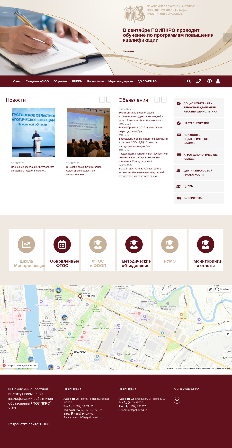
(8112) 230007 (135, 402)
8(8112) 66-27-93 (83, 406)
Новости (16, 100)
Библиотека (193, 198)
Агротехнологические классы (201, 157)
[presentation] (102, 99)
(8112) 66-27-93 (83, 413)
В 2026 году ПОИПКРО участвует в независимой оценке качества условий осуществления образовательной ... (141, 172)
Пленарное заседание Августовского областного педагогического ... (32, 168)
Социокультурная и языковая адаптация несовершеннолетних (200, 107)
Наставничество (196, 123)
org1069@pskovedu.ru (88, 417)
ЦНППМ (77, 81)
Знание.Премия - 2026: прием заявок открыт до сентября (140, 129)
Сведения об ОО (37, 81)
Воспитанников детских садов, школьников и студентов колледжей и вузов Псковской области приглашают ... (142, 116)
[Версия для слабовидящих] (209, 81)
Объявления (133, 100)
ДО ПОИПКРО (147, 81)
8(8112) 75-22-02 (91, 410)
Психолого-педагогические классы (196, 139)
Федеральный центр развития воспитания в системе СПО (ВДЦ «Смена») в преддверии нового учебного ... (143, 142)
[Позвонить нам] (198, 81)
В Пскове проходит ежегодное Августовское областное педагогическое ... (83, 170)
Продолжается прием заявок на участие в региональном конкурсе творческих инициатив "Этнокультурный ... (143, 157)
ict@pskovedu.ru (138, 410)
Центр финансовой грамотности (198, 172)
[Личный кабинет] (218, 81)
